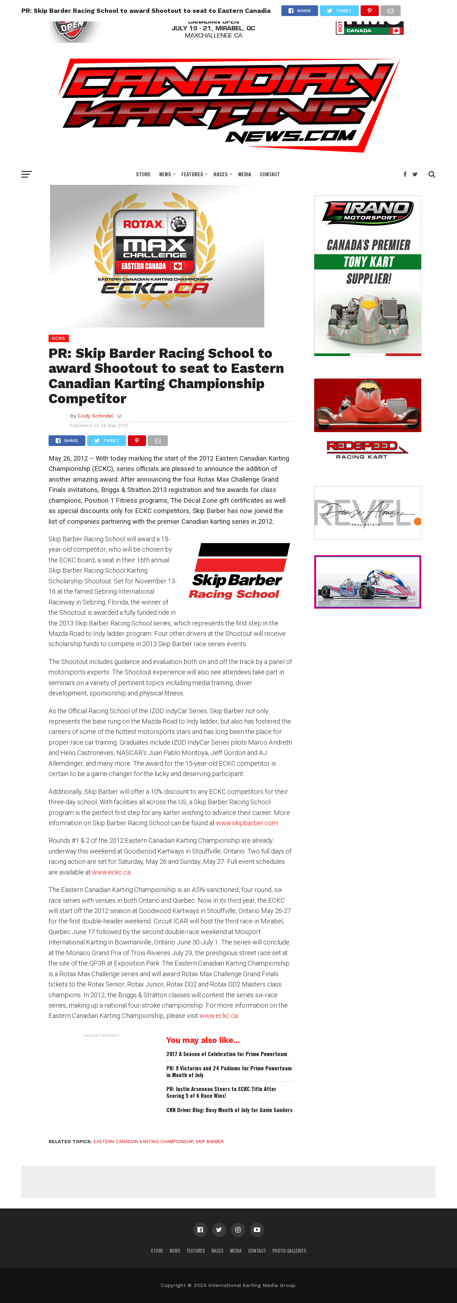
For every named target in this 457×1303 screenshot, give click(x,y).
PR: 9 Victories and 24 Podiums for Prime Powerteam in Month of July (229, 1071)
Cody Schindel (95, 416)
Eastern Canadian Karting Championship (143, 1141)
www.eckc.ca (111, 872)
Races (221, 174)
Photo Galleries (289, 1250)
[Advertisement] (102, 1085)
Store (143, 174)
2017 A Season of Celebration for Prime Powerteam (226, 1053)
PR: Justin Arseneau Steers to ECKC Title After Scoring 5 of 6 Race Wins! (221, 1092)
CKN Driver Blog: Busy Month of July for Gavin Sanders (229, 1109)
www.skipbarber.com (247, 823)
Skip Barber (210, 1141)
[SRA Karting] (228, 40)
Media (244, 174)
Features (192, 174)
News (165, 174)
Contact (270, 174)
